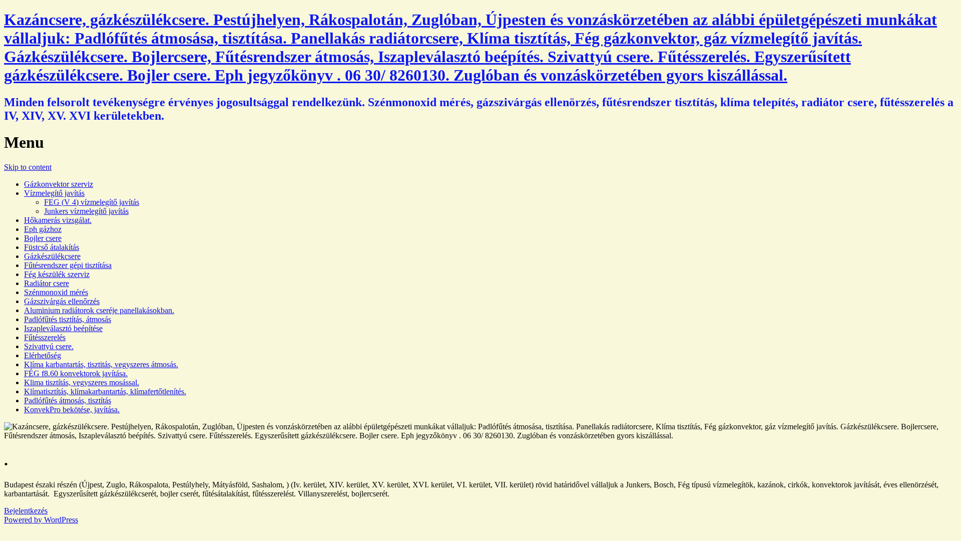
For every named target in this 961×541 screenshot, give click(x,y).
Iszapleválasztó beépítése (63, 328)
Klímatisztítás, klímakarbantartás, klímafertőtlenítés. (105, 391)
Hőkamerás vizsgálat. (58, 220)
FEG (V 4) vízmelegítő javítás (91, 202)
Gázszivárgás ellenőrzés (62, 301)
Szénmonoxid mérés (56, 292)
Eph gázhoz (43, 229)
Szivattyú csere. (49, 346)
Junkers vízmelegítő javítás (86, 211)
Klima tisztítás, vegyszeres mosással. (81, 382)
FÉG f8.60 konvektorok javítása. (76, 373)
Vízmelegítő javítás (54, 193)
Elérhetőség (42, 355)
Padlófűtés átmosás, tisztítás (67, 400)
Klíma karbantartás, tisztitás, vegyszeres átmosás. (101, 364)
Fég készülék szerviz (57, 274)
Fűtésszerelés (45, 337)
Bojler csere (43, 238)
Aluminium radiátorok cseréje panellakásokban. (99, 310)
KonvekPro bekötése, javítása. (72, 409)
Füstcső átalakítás (51, 247)
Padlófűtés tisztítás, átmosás (67, 319)
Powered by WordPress (41, 519)
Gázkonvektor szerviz (58, 184)
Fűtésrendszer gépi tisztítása (68, 265)
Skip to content (28, 167)
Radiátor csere (46, 283)
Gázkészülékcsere (52, 256)
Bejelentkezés (26, 510)
